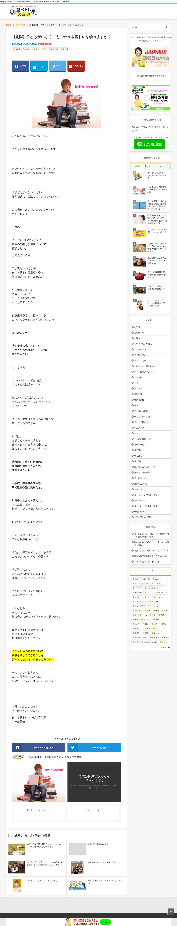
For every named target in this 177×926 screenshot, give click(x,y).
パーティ (158, 597)
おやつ (137, 327)
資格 (148, 629)
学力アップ (20, 25)
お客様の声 (139, 332)
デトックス (163, 593)
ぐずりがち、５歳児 (143, 344)
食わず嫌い (139, 512)
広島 (162, 615)
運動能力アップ (30, 44)
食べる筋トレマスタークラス (146, 495)
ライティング (155, 606)
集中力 (156, 633)
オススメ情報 (140, 360)
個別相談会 (139, 400)
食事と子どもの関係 (143, 517)
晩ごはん (138, 456)
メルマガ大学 (140, 606)
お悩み (137, 338)
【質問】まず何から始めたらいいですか (151, 550)
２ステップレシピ (150, 642)
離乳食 (137, 638)
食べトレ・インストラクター (146, 506)
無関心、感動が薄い (143, 472)
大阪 (165, 611)
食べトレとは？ (45, 44)
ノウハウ (138, 597)
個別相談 (138, 394)
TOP (10, 25)
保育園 (17, 49)
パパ (148, 597)
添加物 (137, 624)
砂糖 (155, 624)
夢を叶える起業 (141, 411)
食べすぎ (138, 489)
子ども (144, 615)
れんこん (162, 584)
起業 (157, 629)
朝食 (157, 620)
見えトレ (138, 629)
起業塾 (137, 633)
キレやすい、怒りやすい (145, 366)
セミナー (138, 383)
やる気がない (140, 355)
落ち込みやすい (141, 478)
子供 (153, 615)
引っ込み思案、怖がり (144, 439)
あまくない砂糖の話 (142, 579)
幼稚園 (65, 49)
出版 (148, 611)
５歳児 (164, 642)
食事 (165, 638)
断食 (136, 620)
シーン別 (138, 377)
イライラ (138, 588)
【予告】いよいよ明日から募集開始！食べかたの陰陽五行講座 (151, 535)
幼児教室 (54, 49)
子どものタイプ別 (142, 416)
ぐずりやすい (140, 349)
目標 (147, 624)
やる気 (151, 584)
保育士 (28, 49)
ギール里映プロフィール (145, 372)
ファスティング (141, 602)
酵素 (147, 633)
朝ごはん (138, 461)
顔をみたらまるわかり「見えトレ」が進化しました (151, 543)
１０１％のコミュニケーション (147, 562)
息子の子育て (140, 444)
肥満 (164, 624)
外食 (136, 405)
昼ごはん (138, 450)
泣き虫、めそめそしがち (145, 467)
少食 (136, 433)
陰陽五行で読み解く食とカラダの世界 (150, 556)
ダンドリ (150, 593)
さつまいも (139, 584)
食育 (136, 642)
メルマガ (138, 388)
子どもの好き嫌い (142, 422)
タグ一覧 (166, 647)
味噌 (157, 611)
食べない (155, 638)
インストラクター (153, 588)
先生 (37, 49)
